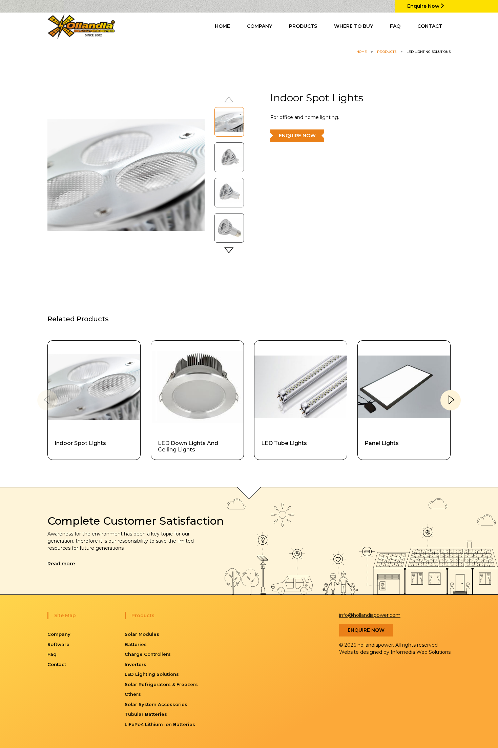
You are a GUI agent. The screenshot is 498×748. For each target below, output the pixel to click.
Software (58, 644)
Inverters (135, 664)
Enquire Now (424, 6)
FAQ (395, 26)
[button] (229, 251)
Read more (61, 564)
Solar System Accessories (156, 704)
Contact (56, 664)
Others (133, 694)
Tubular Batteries (146, 714)
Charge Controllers (148, 654)
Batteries (136, 644)
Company (58, 634)
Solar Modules (142, 634)
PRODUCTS (303, 26)
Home (361, 51)
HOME (222, 26)
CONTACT (429, 26)
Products (386, 51)
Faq (52, 654)
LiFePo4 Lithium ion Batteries (160, 724)
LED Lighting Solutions (152, 674)
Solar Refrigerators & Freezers (161, 684)
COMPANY (259, 26)
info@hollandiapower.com (369, 615)
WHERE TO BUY (353, 26)
